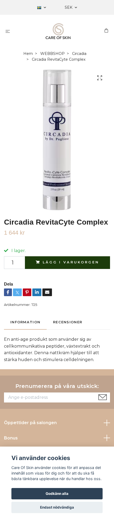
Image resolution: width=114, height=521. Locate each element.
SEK (69, 7)
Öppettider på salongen (30, 422)
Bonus (11, 438)
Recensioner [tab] (67, 322)
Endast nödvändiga (57, 507)
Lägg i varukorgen (71, 262)
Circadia (79, 53)
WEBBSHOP (52, 53)
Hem (28, 53)
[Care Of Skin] (58, 31)
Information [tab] (25, 322)
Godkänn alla (57, 493)
